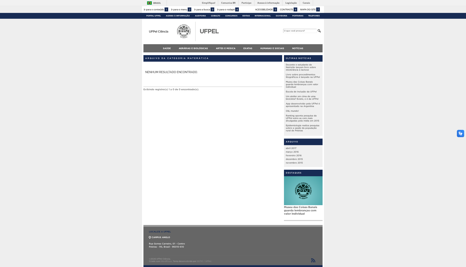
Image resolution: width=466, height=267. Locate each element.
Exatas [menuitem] (247, 48)
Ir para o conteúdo (155, 9)
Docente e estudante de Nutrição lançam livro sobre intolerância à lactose (301, 67)
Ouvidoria (281, 16)
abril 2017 (291, 148)
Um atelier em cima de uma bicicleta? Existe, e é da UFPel (302, 97)
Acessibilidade (265, 9)
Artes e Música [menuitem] (225, 48)
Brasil (157, 3)
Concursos (231, 16)
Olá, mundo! (292, 111)
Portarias (297, 16)
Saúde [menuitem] (167, 48)
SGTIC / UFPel (204, 261)
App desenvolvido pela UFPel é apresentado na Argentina (303, 104)
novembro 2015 (294, 163)
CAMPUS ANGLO (161, 237)
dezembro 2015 (294, 159)
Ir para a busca (203, 9)
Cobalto (215, 16)
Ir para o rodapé (227, 9)
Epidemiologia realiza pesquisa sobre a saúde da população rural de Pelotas (302, 128)
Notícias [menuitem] (297, 48)
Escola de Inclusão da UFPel (301, 91)
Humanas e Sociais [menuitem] (272, 48)
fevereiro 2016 (294, 155)
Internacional (263, 16)
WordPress (166, 261)
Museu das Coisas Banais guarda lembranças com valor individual (302, 84)
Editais (246, 16)
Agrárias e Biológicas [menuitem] (193, 48)
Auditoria (200, 16)
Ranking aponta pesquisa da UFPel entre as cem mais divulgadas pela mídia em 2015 (302, 118)
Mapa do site (309, 9)
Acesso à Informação (178, 16)
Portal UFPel (153, 16)
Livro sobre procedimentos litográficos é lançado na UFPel (303, 75)
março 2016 (292, 152)
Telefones (314, 16)
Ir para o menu (180, 9)
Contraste (288, 9)
